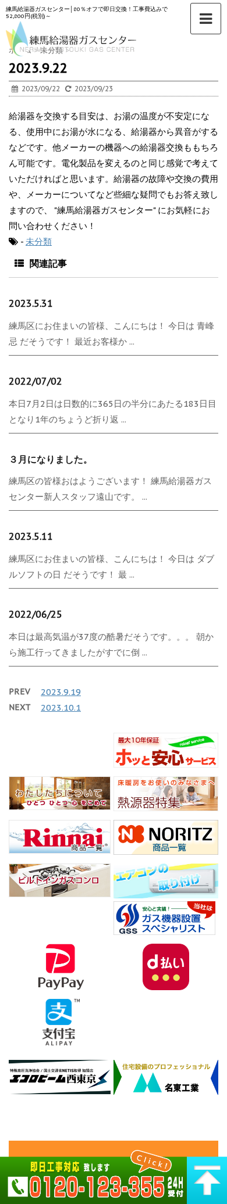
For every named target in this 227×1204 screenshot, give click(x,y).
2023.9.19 (61, 691)
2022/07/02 (35, 381)
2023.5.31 (31, 303)
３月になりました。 (51, 459)
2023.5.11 (31, 536)
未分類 (39, 241)
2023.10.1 (61, 707)
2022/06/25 (35, 614)
